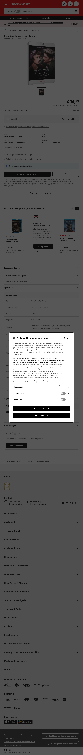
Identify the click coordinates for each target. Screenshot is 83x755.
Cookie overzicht (30, 382)
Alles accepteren (41, 408)
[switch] (63, 393)
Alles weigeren (41, 415)
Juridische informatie (42, 382)
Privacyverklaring (18, 382)
